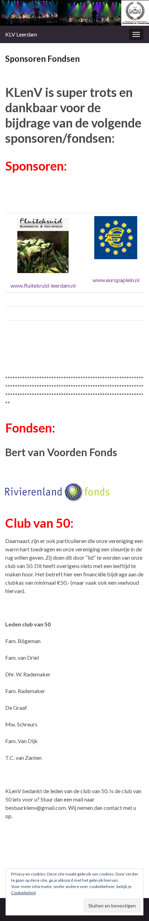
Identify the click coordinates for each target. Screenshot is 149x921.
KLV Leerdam (21, 34)
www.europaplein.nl (116, 280)
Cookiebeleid (23, 892)
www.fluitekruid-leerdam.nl (43, 285)
